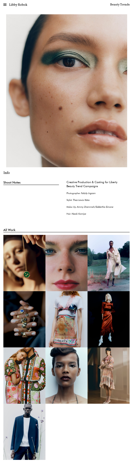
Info (6, 173)
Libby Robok (18, 4)
